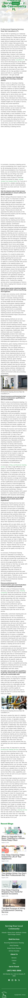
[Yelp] (19, 980)
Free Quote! (16, 3)
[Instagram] (12, 980)
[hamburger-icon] (25, 3)
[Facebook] (9, 980)
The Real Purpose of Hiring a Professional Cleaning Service (13, 910)
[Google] (16, 980)
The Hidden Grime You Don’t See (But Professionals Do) (14, 874)
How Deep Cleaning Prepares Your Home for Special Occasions (12, 892)
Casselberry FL (20, 60)
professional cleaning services (10, 749)
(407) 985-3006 (14, 970)
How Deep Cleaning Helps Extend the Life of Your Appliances (13, 857)
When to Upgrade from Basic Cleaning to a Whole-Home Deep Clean (13, 838)
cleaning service (22, 810)
